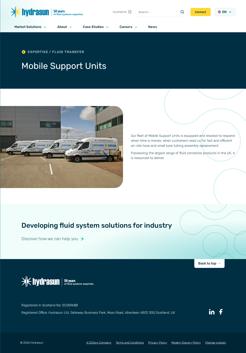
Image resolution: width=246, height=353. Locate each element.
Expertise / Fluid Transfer (56, 52)
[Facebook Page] (221, 311)
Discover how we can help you (49, 238)
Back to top (207, 263)
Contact (200, 12)
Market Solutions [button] (27, 27)
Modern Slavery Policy (186, 342)
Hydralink (120, 12)
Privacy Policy (157, 342)
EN (224, 12)
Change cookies (215, 342)
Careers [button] (126, 27)
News (152, 27)
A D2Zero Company (98, 342)
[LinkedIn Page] (211, 311)
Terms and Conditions (130, 342)
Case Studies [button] (93, 27)
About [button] (62, 27)
